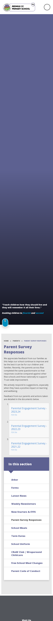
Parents (16, 341)
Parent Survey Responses (35, 341)
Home (6, 341)
